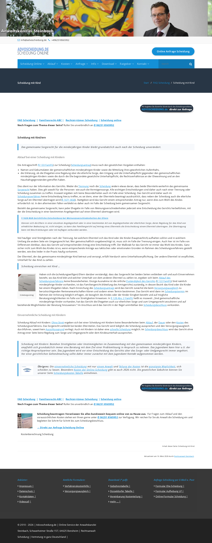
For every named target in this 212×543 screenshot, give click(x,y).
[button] (190, 64)
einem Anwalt (105, 366)
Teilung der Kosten (129, 366)
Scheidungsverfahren (29, 196)
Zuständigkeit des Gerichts (140, 281)
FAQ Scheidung (161, 82)
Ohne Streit (58, 322)
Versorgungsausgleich (166, 287)
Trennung (83, 186)
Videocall (24, 501)
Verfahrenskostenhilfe (77, 486)
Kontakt (142, 64)
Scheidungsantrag (81, 164)
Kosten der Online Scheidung (91, 369)
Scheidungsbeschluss (155, 305)
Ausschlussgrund (55, 329)
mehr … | (115, 501)
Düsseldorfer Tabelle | (122, 491)
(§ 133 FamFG (45, 164)
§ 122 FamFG (164, 281)
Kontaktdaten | (27, 496)
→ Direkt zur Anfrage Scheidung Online (60, 427)
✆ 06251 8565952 (104, 125)
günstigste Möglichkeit (162, 366)
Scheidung (105, 186)
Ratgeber (125, 64)
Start (146, 82)
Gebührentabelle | (120, 486)
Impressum (25, 486)
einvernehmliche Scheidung (70, 366)
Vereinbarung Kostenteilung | (126, 496)
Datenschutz (26, 491)
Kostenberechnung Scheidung (37, 434)
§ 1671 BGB (68, 199)
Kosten (65, 64)
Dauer (161, 322)
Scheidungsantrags (104, 287)
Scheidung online (111, 120)
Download (108, 64)
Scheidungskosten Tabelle (68, 372)
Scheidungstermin (175, 291)
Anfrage (80, 64)
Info (93, 64)
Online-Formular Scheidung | (172, 496)
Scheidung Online (31, 64)
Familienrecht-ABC (50, 120)
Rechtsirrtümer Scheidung (81, 120)
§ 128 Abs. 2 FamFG (122, 298)
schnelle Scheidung (120, 329)
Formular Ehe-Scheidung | (170, 486)
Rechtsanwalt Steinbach (184, 456)
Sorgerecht (23, 189)
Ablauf (51, 64)
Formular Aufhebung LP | (170, 491)
